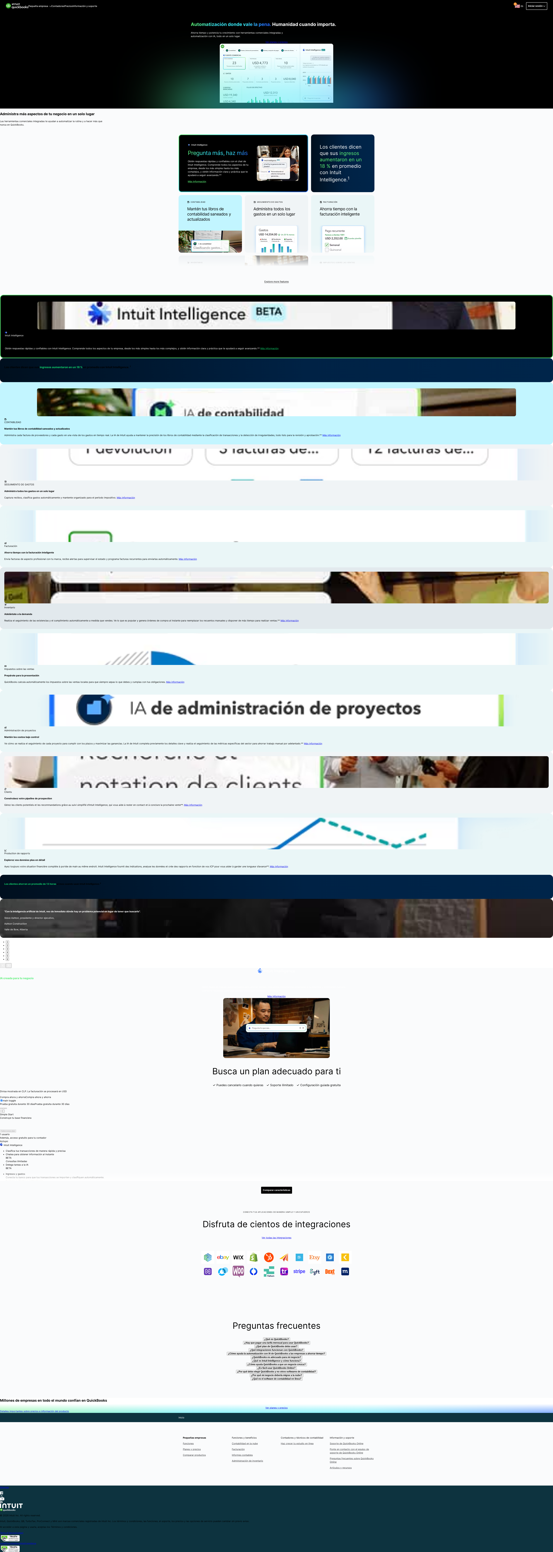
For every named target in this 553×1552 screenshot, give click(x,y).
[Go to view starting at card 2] (3, 1108)
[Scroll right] (3, 1111)
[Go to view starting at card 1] (1, 1108)
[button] (39, 6)
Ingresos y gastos (15, 1173)
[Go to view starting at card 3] (6, 1108)
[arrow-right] (9, 965)
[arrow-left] (3, 965)
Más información (197, 181)
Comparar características (276, 1190)
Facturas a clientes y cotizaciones (24, 1180)
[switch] (1, 1100)
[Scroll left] (1, 1111)
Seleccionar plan (8, 1131)
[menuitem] (39, 6)
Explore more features (276, 281)
